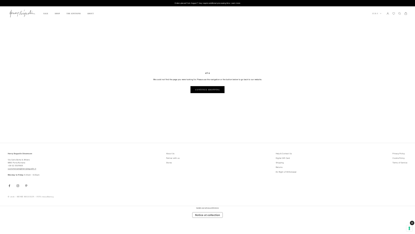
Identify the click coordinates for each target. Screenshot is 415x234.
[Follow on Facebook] (9, 185)
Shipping (280, 163)
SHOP (57, 13)
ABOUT (90, 13)
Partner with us (173, 158)
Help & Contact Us (284, 153)
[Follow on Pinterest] (26, 185)
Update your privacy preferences (207, 208)
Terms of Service (399, 163)
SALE (45, 13)
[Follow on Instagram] (17, 185)
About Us (170, 153)
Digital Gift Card (283, 158)
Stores (169, 163)
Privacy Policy (398, 153)
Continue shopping (207, 89)
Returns (279, 167)
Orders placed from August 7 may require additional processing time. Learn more (207, 3)
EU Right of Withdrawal (286, 172)
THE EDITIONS (73, 13)
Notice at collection (207, 215)
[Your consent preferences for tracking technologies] (409, 228)
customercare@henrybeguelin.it (22, 169)
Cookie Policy (398, 158)
